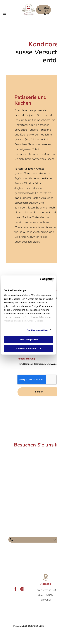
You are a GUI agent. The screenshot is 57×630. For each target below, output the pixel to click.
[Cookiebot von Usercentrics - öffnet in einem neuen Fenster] (41, 280)
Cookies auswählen (37, 330)
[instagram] (22, 589)
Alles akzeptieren (28, 339)
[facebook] (15, 589)
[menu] (5, 14)
